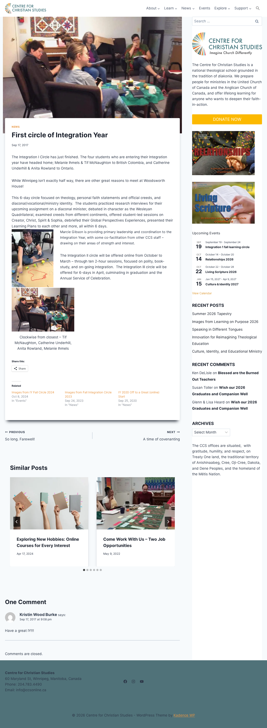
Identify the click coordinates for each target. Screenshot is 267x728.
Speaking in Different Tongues (217, 329)
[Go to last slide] (16, 522)
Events (204, 8)
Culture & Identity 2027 (221, 284)
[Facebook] (125, 681)
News (16, 126)
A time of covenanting (161, 435)
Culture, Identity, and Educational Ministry (227, 351)
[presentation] (49, 503)
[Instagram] (133, 681)
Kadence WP (184, 715)
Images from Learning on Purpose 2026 (225, 322)
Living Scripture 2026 (221, 272)
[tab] (84, 570)
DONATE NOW (227, 119)
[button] (258, 8)
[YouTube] (141, 681)
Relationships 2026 (219, 259)
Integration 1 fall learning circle (227, 247)
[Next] (168, 522)
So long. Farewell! (20, 435)
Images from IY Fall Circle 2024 (33, 392)
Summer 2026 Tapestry (212, 314)
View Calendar (202, 293)
